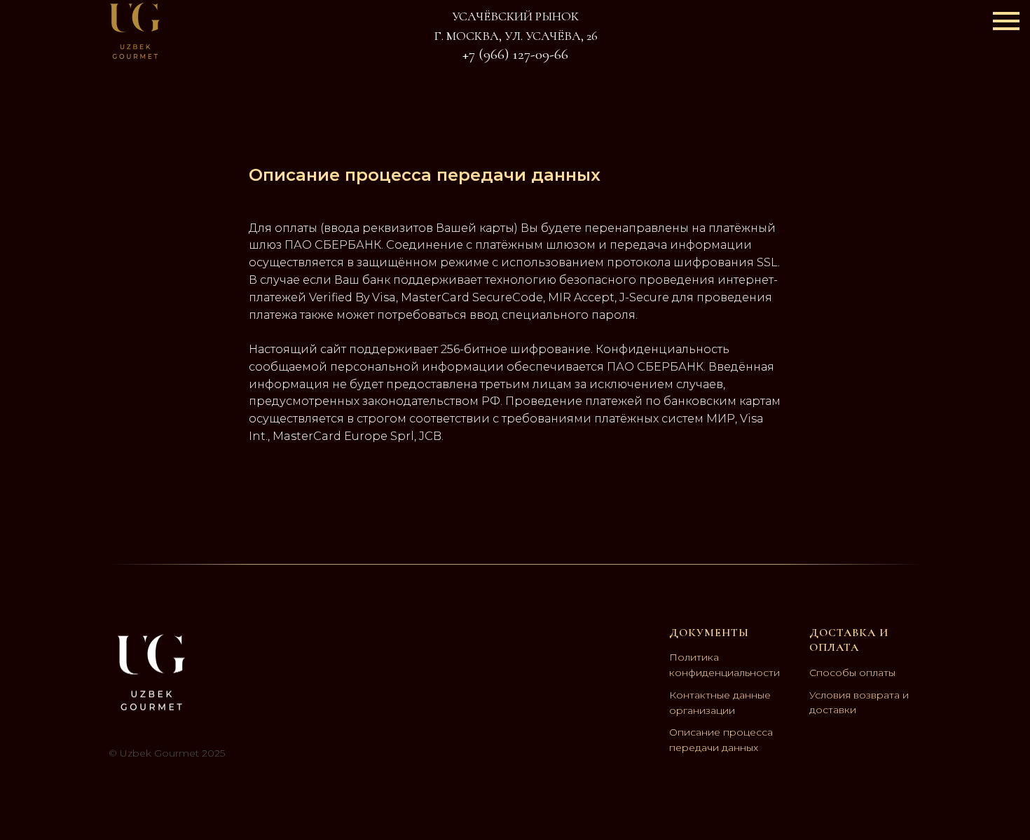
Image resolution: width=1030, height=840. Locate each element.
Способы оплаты (852, 672)
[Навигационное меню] (1006, 21)
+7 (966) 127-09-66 (515, 54)
